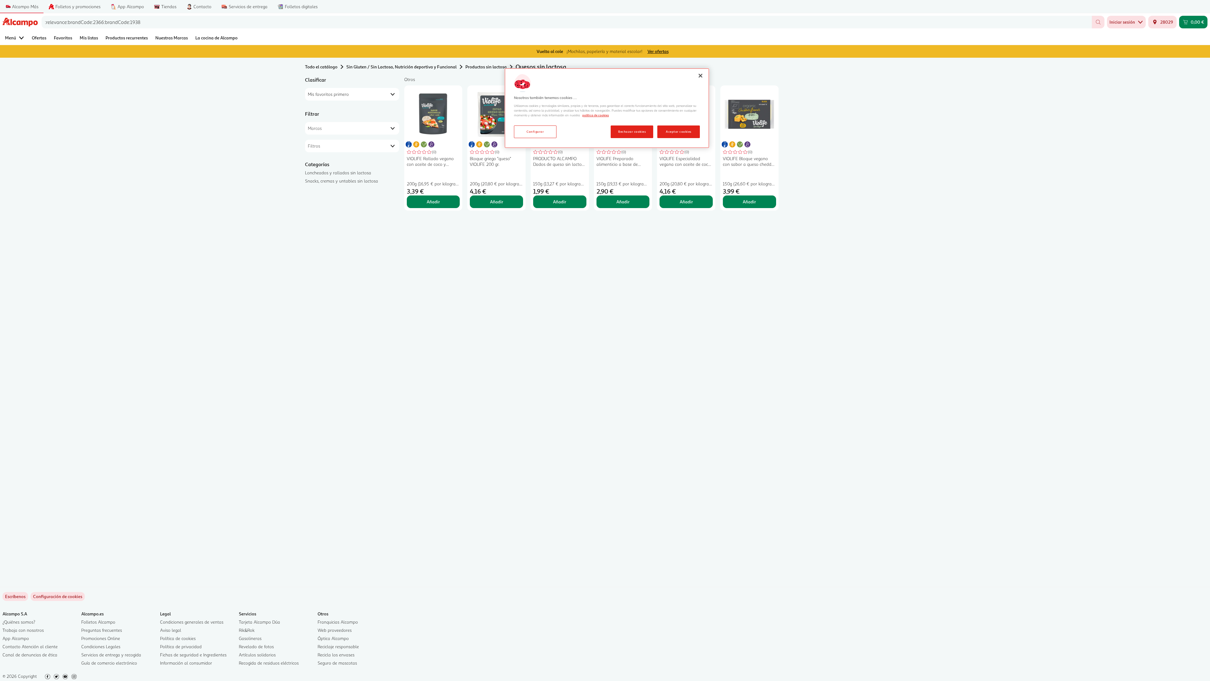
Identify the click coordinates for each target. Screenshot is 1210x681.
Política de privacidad (181, 646)
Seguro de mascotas (337, 663)
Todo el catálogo (321, 66)
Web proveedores (335, 630)
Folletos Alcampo (98, 622)
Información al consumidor (186, 663)
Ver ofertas (658, 51)
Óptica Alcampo (333, 638)
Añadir (433, 201)
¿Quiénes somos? (19, 622)
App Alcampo (16, 638)
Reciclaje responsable (338, 646)
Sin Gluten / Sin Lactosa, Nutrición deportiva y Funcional (401, 66)
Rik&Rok (247, 630)
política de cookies (595, 115)
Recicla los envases (336, 654)
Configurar (535, 131)
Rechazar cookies (632, 131)
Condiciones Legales (100, 646)
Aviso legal (170, 630)
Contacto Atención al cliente (30, 646)
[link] (58, 596)
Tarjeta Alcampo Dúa (259, 622)
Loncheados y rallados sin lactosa (338, 172)
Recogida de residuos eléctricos (269, 663)
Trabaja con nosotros (23, 630)
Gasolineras (250, 638)
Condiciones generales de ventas (191, 622)
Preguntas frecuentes (101, 630)
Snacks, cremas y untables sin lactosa (341, 180)
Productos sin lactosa (486, 66)
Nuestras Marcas (171, 37)
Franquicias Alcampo (338, 622)
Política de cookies (178, 638)
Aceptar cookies (678, 131)
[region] (606, 108)
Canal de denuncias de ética (30, 654)
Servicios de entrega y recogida (111, 654)
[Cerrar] (700, 76)
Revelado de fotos (256, 646)
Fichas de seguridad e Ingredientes (193, 654)
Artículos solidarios (257, 654)
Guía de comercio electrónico (109, 663)
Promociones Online (100, 638)
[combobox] (566, 22)
